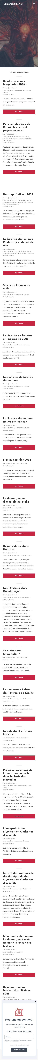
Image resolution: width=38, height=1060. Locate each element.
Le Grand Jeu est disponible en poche (16, 500)
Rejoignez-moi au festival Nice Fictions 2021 (16, 990)
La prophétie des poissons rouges (16, 137)
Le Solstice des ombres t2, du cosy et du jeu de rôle (18, 242)
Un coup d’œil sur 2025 (18, 194)
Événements (18, 90)
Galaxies (16, 555)
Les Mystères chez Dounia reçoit (15, 590)
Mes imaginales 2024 (17, 460)
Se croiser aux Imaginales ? (12, 652)
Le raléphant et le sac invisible (17, 733)
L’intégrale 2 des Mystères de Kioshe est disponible (18, 832)
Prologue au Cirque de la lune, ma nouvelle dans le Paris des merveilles (17, 775)
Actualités (10, 90)
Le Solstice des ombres (25, 202)
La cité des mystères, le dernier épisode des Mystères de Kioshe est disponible (18, 878)
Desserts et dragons (20, 136)
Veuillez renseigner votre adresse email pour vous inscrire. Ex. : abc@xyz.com (18, 1041)
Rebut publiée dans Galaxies (16, 548)
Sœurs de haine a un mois (16, 287)
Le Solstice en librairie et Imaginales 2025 (18, 337)
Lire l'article (19, 111)
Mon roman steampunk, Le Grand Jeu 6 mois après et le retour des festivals (18, 941)
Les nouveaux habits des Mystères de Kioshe (18, 691)
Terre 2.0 (17, 999)
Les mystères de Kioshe (11, 204)
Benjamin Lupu (10, 88)
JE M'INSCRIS (19, 1050)
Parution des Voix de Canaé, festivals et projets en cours (16, 127)
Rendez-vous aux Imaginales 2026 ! (14, 83)
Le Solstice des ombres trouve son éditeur (18, 420)
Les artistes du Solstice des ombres (18, 379)
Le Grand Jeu (12, 202)
